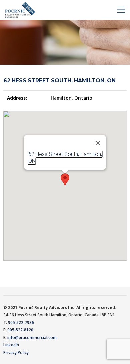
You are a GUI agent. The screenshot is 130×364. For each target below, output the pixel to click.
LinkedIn (11, 344)
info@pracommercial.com (32, 337)
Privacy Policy (16, 352)
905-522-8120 (20, 329)
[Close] (98, 143)
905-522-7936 (21, 322)
